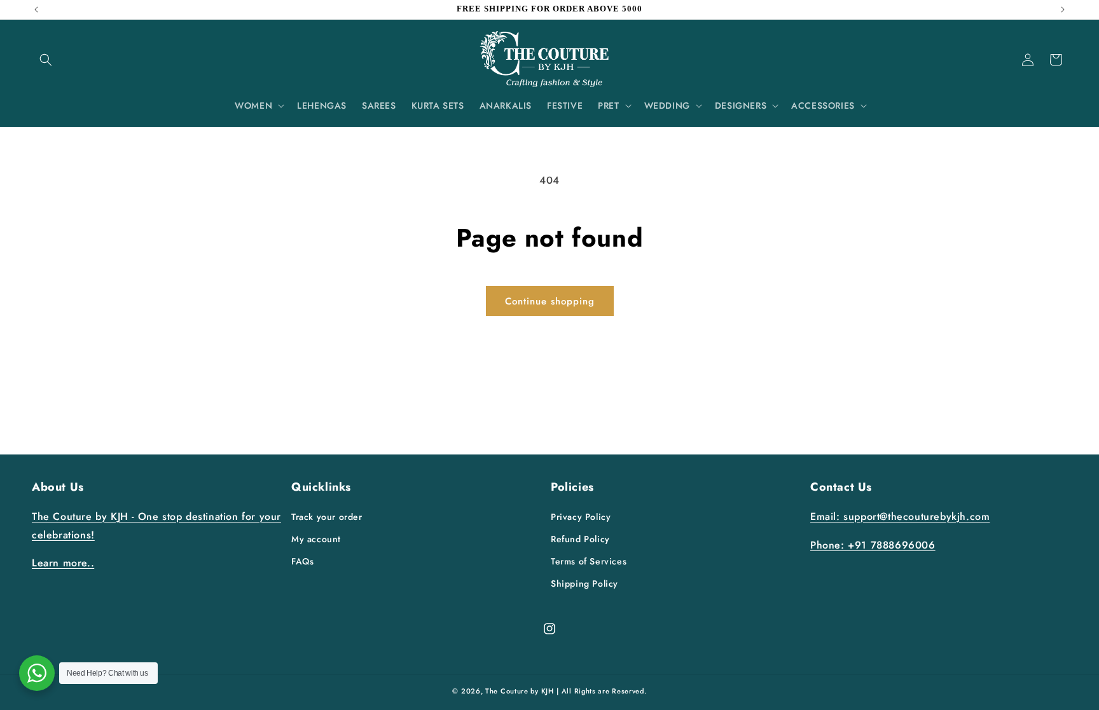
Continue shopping (550, 301)
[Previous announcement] (36, 9)
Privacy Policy (581, 516)
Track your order (327, 516)
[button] (46, 60)
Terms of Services (588, 561)
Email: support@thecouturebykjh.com (900, 516)
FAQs (302, 561)
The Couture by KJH (519, 691)
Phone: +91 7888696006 (873, 545)
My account (316, 539)
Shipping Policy (584, 583)
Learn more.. (63, 563)
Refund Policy (580, 539)
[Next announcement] (1063, 9)
